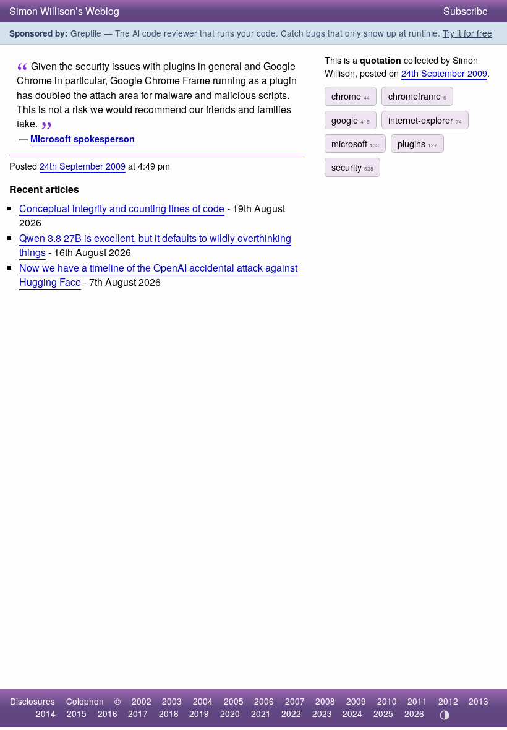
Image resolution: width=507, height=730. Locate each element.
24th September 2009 (83, 165)
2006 (264, 701)
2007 (295, 701)
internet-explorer (425, 119)
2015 (77, 713)
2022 (291, 713)
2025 (383, 713)
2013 (478, 701)
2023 (322, 713)
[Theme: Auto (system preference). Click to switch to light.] (444, 715)
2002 (141, 701)
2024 (352, 713)
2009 (356, 701)
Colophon (85, 701)
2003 (172, 701)
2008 (325, 701)
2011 (417, 701)
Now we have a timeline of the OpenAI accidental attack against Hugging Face (158, 274)
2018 (169, 713)
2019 (199, 713)
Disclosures (32, 701)
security (352, 166)
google (350, 119)
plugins (417, 143)
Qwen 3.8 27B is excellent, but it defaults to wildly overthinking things (155, 245)
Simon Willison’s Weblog (64, 11)
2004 (203, 701)
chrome (350, 95)
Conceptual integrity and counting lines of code (121, 208)
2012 (448, 701)
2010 (387, 701)
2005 (234, 701)
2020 (230, 713)
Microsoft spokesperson (82, 138)
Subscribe (465, 11)
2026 (414, 713)
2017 (138, 713)
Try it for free (467, 33)
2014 (46, 713)
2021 (261, 713)
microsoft (355, 143)
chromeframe (417, 95)
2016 (107, 713)
